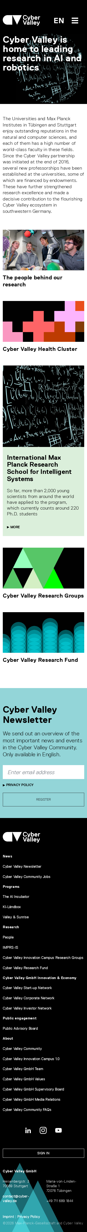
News (7, 856)
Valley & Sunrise (16, 917)
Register (43, 799)
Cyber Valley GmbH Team (23, 1069)
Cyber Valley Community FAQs (27, 1110)
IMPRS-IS (10, 947)
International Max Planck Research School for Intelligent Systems (39, 468)
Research (11, 927)
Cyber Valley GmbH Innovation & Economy (40, 978)
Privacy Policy (19, 785)
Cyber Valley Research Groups (43, 595)
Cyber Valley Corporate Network (29, 998)
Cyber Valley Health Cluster (40, 349)
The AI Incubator (16, 897)
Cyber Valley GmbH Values (24, 1079)
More (14, 527)
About (8, 1038)
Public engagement (19, 1018)
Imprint (8, 1217)
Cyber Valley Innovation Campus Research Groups (43, 958)
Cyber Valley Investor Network (27, 1008)
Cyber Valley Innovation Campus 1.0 (31, 1059)
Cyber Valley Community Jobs (26, 877)
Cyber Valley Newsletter (22, 866)
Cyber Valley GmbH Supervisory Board (33, 1089)
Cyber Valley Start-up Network (27, 988)
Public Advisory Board (20, 1028)
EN (59, 20)
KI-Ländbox (12, 907)
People (8, 937)
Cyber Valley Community (22, 1049)
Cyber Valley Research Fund (40, 660)
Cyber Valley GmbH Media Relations (32, 1099)
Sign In (43, 1153)
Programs (11, 887)
